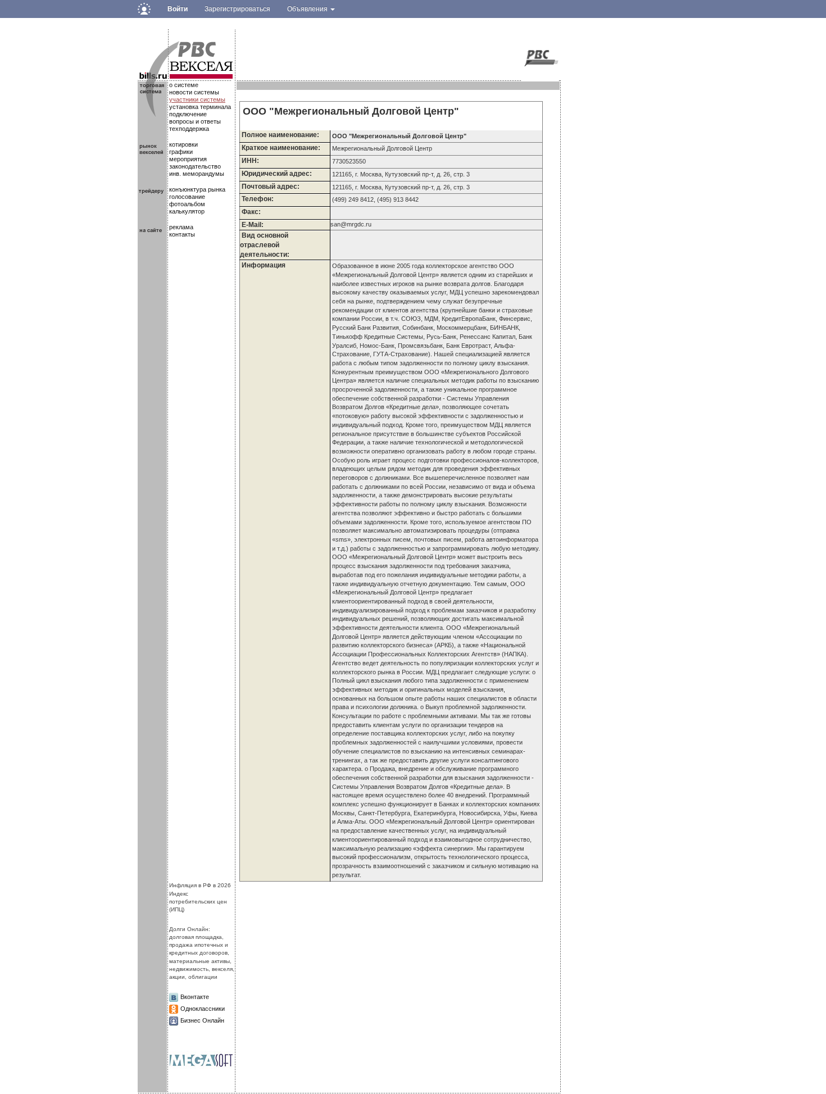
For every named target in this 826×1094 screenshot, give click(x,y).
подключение (188, 114)
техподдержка (189, 128)
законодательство (195, 166)
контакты (182, 234)
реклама (181, 227)
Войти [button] (177, 9)
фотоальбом (187, 204)
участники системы (197, 99)
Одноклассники (202, 1008)
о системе (183, 84)
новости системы (194, 92)
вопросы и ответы (195, 121)
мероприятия (188, 159)
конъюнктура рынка (197, 189)
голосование (187, 196)
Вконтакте (194, 996)
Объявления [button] (308, 9)
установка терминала (200, 106)
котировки (183, 144)
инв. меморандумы (196, 173)
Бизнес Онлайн (202, 1020)
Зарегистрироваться (237, 9)
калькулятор (187, 211)
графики (181, 151)
